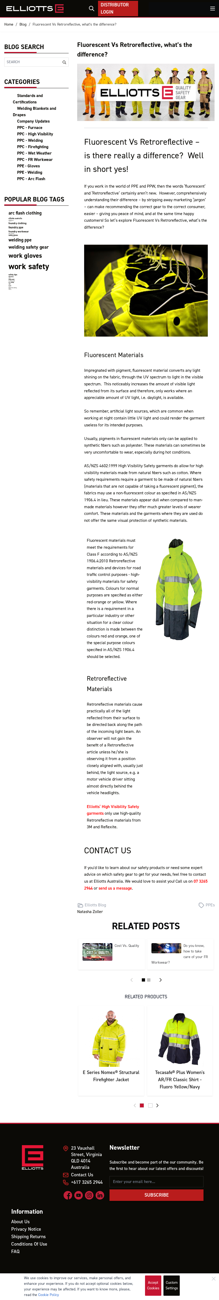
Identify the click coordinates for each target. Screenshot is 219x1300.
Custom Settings (172, 1285)
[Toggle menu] (212, 8)
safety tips (13, 274)
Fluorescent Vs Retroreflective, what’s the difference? (74, 24)
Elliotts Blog (95, 905)
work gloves (25, 256)
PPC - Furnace (29, 127)
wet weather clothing (13, 287)
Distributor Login (115, 8)
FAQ (15, 1252)
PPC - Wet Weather (34, 153)
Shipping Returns (28, 1237)
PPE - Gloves (28, 166)
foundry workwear (19, 231)
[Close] (213, 1278)
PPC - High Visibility (35, 134)
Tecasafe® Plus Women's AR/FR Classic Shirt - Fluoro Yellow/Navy (180, 1079)
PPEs (10, 285)
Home (8, 24)
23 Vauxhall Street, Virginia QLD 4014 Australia (86, 1157)
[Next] (160, 980)
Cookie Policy (48, 1295)
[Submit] (64, 62)
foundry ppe (16, 227)
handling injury (12, 280)
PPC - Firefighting (32, 147)
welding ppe (20, 240)
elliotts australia (15, 218)
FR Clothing (11, 282)
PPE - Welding (29, 172)
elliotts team (11, 220)
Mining (9, 283)
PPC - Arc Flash (31, 178)
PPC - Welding (30, 140)
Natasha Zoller (90, 911)
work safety (29, 266)
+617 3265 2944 (87, 1182)
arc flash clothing (25, 213)
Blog (22, 24)
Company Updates (33, 121)
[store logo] (35, 8)
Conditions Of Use (29, 1244)
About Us (20, 1222)
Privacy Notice (26, 1229)
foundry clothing (17, 223)
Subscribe (156, 1195)
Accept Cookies (153, 1285)
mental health (11, 279)
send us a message (115, 888)
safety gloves (13, 235)
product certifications (11, 233)
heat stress (11, 276)
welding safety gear (29, 247)
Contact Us (82, 1175)
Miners (9, 284)
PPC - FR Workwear (35, 159)
